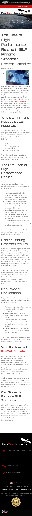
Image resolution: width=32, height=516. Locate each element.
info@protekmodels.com (13, 472)
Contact (11, 489)
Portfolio (4, 489)
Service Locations (26, 489)
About (11, 487)
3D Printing (18, 487)
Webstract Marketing (19, 495)
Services (25, 487)
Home (4, 21)
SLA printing (19, 101)
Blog (17, 489)
